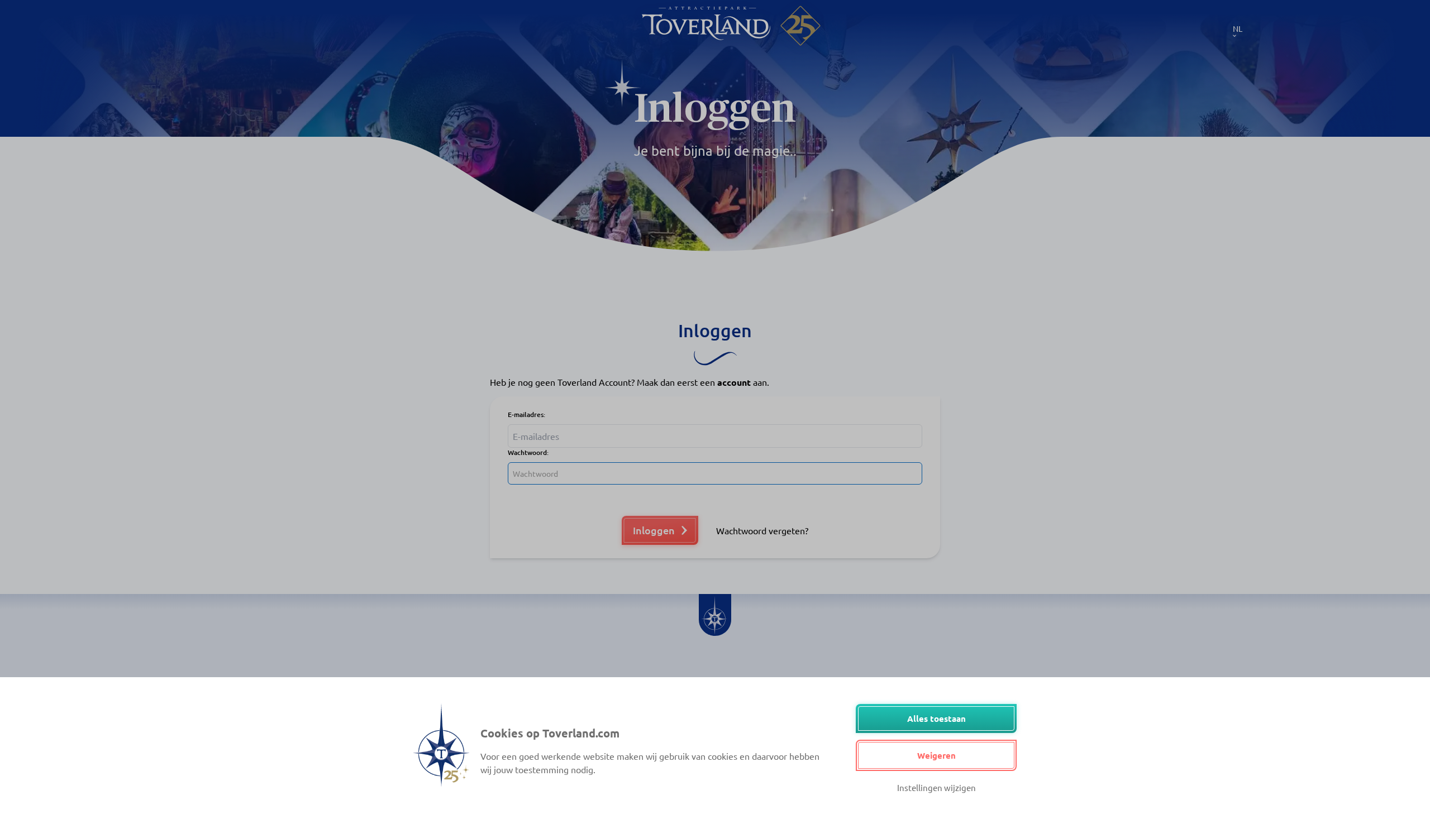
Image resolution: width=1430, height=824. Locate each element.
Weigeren (936, 755)
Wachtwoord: (528, 452)
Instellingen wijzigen (936, 787)
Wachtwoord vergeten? (762, 530)
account (734, 382)
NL (1237, 28)
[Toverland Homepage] (706, 26)
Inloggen (654, 530)
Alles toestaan (936, 718)
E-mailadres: (526, 414)
